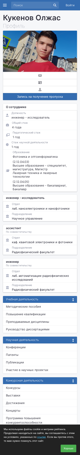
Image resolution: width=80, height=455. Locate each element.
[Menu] (4, 5)
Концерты (13, 410)
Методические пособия (23, 306)
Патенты (12, 355)
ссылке (41, 436)
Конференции (16, 347)
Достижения (15, 403)
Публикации (15, 362)
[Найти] (55, 5)
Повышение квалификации (26, 314)
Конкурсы (13, 388)
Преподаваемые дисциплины (27, 322)
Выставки (13, 395)
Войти (70, 5)
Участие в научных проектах (27, 370)
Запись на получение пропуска (40, 96)
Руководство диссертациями (27, 329)
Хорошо (68, 448)
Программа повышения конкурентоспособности (24, 420)
